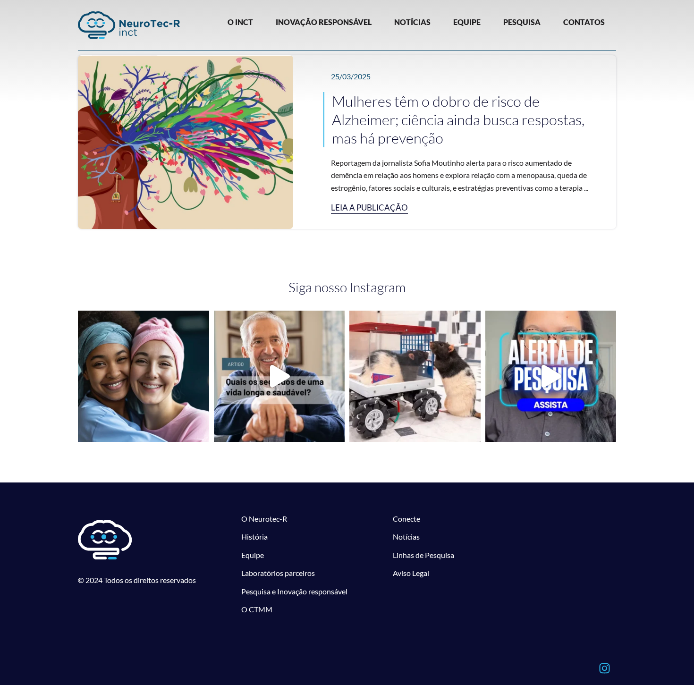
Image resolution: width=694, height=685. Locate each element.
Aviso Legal (411, 572)
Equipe (252, 554)
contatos (584, 21)
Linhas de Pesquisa (423, 554)
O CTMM (256, 609)
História (254, 536)
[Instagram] (604, 668)
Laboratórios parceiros (278, 572)
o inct (240, 21)
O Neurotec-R (264, 518)
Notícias (406, 536)
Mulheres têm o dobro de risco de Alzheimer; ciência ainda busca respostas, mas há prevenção (458, 119)
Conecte (406, 518)
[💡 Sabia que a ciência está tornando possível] (143, 376)
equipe (467, 21)
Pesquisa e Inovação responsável (294, 591)
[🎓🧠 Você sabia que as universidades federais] (551, 376)
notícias (412, 21)
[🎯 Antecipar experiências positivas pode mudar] (415, 376)
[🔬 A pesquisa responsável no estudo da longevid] (279, 376)
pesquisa (522, 21)
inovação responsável (324, 21)
